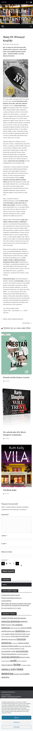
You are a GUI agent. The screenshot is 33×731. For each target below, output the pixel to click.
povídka (22, 648)
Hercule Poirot (12, 639)
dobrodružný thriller (20, 634)
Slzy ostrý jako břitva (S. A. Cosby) (11, 608)
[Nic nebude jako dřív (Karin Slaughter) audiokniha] (16, 388)
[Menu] (2, 26)
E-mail (4, 543)
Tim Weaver (24, 665)
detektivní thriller (9, 634)
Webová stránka (6, 552)
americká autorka (19, 618)
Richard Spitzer (15, 44)
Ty (3, 266)
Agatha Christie (7, 618)
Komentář (5, 514)
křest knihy (28, 646)
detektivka (20, 631)
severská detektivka (10, 657)
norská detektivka (5, 648)
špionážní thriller (18, 674)
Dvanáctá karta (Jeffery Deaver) (10, 595)
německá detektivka (15, 648)
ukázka (28, 665)
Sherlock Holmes (25, 657)
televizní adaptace (7, 665)
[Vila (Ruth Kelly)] (16, 445)
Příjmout (16, 717)
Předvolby (16, 727)
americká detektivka (10, 621)
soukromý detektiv (5, 661)
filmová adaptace (16, 636)
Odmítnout (16, 722)
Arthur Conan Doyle (15, 628)
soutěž (13, 660)
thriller (17, 664)
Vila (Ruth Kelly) (9, 490)
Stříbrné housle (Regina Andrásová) (11, 598)
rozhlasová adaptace (22, 654)
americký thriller (10, 625)
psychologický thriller (8, 651)
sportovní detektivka (22, 661)
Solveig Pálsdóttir (6, 600)
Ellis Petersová (7, 636)
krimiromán (22, 646)
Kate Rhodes (26, 323)
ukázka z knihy (8, 669)
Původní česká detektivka (8, 654)
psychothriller (22, 651)
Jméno (4, 535)
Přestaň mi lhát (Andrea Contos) (16, 377)
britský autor (11, 631)
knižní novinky (14, 646)
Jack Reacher (15, 643)
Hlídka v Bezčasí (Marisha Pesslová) (13, 319)
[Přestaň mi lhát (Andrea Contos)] (16, 333)
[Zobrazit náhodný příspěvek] (31, 26)
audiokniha (23, 628)
